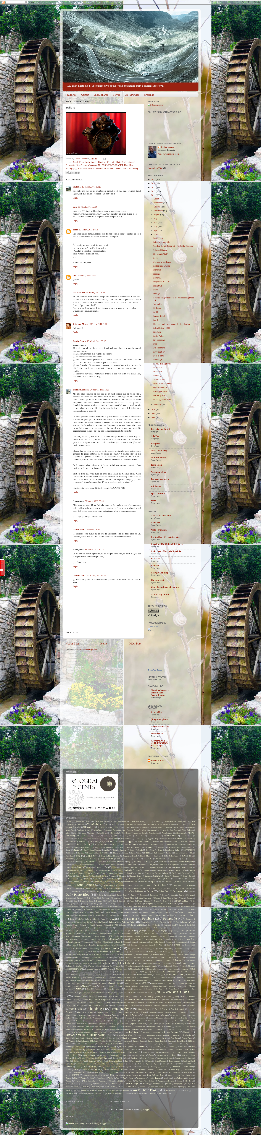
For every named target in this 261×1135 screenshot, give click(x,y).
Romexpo (176, 1035)
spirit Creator (188, 1052)
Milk (104, 977)
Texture (112, 1064)
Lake (155, 957)
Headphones (119, 936)
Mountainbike (114, 983)
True (165, 1069)
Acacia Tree (70, 830)
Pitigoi (127, 1012)
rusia (117, 1038)
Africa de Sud (154, 830)
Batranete (123, 850)
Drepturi (157, 901)
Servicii (116, 95)
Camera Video (132, 864)
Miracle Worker (115, 977)
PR (183, 1015)
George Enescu (172, 928)
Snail (186, 1049)
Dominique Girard (86, 901)
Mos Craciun (188, 980)
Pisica (113, 1012)
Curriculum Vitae (155, 168)
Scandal (90, 1044)
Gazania (150, 928)
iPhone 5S (69, 949)
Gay (128, 928)
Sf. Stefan (122, 1047)
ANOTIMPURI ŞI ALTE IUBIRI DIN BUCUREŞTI (159, 743)
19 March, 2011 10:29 (91, 187)
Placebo (135, 1012)
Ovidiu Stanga (81, 1002)
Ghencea (71, 931)
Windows (152, 1087)
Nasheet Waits (181, 986)
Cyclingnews (177, 891)
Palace (107, 1002)
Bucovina (110, 862)
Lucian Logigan (133, 966)
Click (87, 879)
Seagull (159, 1044)
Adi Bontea (156, 486)
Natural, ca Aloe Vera (161, 515)
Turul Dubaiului (136, 1072)
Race (157, 1024)
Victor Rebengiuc (89, 1081)
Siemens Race (182, 1047)
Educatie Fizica (187, 904)
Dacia (191, 891)
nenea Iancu (138, 989)
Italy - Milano (175, 949)
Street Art (185, 1055)
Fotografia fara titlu (161, 242)
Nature (109, 989)
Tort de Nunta (95, 1067)
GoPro (182, 931)
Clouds (113, 879)
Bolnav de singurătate (162, 364)
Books (103, 859)
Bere (178, 850)
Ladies (127, 957)
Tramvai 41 (165, 1067)
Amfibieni (107, 836)
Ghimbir (80, 931)
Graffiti (68, 933)
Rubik (82, 1038)
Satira (83, 1044)
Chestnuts (185, 873)
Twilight (156, 294)
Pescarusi (180, 1005)
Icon (182, 939)
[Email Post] (104, 159)
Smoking (163, 1049)
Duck (103, 904)
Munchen (172, 983)
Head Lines (71, 95)
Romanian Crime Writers (124, 1035)
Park (89, 1005)
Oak (83, 996)
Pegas (142, 1005)
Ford (96, 919)
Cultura (76, 891)
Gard (174, 925)
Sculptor (150, 1044)
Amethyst (96, 836)
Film (103, 915)
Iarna (154, 939)
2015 (153, 179)
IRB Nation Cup (93, 949)
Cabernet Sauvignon (185, 862)
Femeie (167, 912)
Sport (75, 1055)
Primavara (118, 1018)
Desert (173, 895)
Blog (78, 856)
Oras (125, 1000)
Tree (97, 1069)
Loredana (79, 966)
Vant (117, 1078)
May (156, 226)
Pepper (171, 1005)
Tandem (76, 1061)
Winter (68, 1090)
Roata (88, 1032)
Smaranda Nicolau (104, 1049)
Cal (73, 864)
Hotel (105, 939)
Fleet (143, 915)
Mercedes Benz (87, 975)
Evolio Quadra (167, 909)
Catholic (81, 873)
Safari (144, 1038)
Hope (155, 258)
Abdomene (144, 827)
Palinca (133, 1002)
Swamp (190, 1058)
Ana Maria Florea (153, 836)
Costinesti (120, 885)
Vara (124, 1078)
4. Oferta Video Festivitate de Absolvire (132, 824)
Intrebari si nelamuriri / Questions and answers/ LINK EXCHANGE (103, 945)
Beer (153, 850)
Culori (68, 891)
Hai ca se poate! (158, 580)
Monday (80, 980)
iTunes (185, 949)
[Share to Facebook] (75, 172)
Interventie (72, 945)
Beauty (132, 850)
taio (74, 275)
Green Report (105, 933)
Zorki (155, 312)
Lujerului (145, 966)
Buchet (101, 862)
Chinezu (86, 876)
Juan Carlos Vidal (83, 954)
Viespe (130, 1081)
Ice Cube (174, 939)
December (158, 199)
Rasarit (73, 1026)
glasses (141, 931)
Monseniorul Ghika (145, 980)
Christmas (122, 876)
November (158, 203)
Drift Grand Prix (182, 901)
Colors (182, 879)
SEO (70, 1047)
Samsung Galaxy (139, 1041)
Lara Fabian (87, 960)
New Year (159, 989)
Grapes (76, 933)
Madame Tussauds (93, 969)
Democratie (154, 895)
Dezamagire (70, 898)
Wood (100, 1090)
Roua (75, 1038)
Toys (127, 1067)
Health (129, 936)
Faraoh (128, 912)
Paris (83, 1005)
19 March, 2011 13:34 (87, 207)
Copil (160, 881)
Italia (159, 949)
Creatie (148, 885)
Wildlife (131, 1086)
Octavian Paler (113, 996)
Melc (67, 975)
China (77, 876)
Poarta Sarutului (171, 1012)
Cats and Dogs (92, 873)
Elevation (128, 906)
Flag (126, 915)
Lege (143, 960)
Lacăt (120, 957)
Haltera (190, 933)
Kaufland (163, 954)
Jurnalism (119, 954)
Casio (170, 870)
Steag (151, 1055)
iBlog (161, 939)
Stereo (166, 1055)
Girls (131, 930)
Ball (85, 850)
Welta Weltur (158, 336)
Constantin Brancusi (130, 881)
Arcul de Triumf (187, 841)
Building (137, 861)
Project (78, 1021)
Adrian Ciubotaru (119, 830)
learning (129, 960)
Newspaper (184, 989)
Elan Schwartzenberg (95, 906)
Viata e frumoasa (159, 530)
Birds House (158, 853)
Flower (192, 915)
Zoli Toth (152, 1093)
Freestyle (163, 922)
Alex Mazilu (114, 833)
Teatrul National (160, 1061)
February (158, 404)
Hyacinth (113, 939)
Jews (158, 952)
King (77, 957)
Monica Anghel (100, 980)
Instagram (142, 942)
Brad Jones (127, 859)
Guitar (154, 933)
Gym (175, 933)
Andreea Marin (126, 839)
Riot (67, 1032)
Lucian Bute (120, 966)
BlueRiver (157, 856)
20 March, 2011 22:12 (95, 530)
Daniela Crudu (122, 895)
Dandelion (110, 895)
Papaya (167, 1002)
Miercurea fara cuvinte (173, 974)
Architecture (164, 841)
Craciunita (139, 885)
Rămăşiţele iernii (160, 391)
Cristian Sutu (121, 888)
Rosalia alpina (188, 1035)
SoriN (153, 501)
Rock (124, 1032)
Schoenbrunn (116, 1044)
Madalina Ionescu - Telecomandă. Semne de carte (160, 692)
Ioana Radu (156, 465)
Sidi (164, 1047)
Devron (190, 895)
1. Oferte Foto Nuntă (100, 822)
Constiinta (143, 881)
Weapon (114, 1084)
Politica (190, 1012)
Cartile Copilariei (187, 867)
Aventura (161, 847)
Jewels (150, 952)
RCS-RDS (161, 1026)
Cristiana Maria (80, 324)
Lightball (157, 270)
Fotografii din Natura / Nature (122, 922)
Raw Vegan (112, 1026)
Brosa (183, 859)
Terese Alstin (101, 1064)
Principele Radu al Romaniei (135, 1018)
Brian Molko (148, 859)
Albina (68, 833)
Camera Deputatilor (117, 864)
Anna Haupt (191, 839)
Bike (106, 853)
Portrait (116, 1015)
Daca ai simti (158, 356)
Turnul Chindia (78, 1072)
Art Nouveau (105, 844)
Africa (144, 830)
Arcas (155, 841)
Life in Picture (104, 963)
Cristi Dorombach (93, 888)
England (102, 909)
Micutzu (158, 975)
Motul (79, 983)
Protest (133, 1021)
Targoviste (92, 1061)
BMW (184, 856)
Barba (115, 850)
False (121, 912)
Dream (139, 901)
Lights (140, 963)
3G (107, 824)
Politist (68, 1015)
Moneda (89, 980)
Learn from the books (162, 383)
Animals (178, 838)
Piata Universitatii (177, 1009)
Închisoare (87, 942)
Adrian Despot (133, 830)
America (87, 836)
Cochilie (149, 879)
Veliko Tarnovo (155, 1078)
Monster (158, 980)
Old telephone (159, 348)
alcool (84, 833)
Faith (115, 912)
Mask (153, 972)
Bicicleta (81, 853)
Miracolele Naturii (130, 977)
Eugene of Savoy (121, 909)
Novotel (150, 993)
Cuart (175, 888)
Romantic (166, 1035)
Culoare (190, 888)
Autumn (149, 847)
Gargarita (69, 928)
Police (182, 1012)
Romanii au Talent (153, 1035)
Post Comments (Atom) (87, 650)
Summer (107, 1058)
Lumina (154, 966)
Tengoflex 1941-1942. (162, 282)
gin (112, 931)
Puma (85, 1024)
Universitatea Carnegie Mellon (133, 1075)
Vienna (120, 1081)
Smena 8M (157, 304)
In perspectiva (159, 340)
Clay (80, 879)
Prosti (106, 1021)
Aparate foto (107, 841)
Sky (83, 1049)
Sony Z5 (110, 1052)
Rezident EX (170, 1029)
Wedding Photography (174, 1084)
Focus (72, 919)
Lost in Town (158, 238)
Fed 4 (155, 320)
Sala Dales (175, 1038)
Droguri (71, 904)
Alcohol (76, 833)
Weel (187, 1084)
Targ (84, 1061)
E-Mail (138, 904)
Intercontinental (181, 942)
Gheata (193, 928)
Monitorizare (130, 980)
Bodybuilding (70, 859)
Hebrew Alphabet (141, 936)
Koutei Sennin (97, 957)
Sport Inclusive (158, 493)
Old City (150, 997)
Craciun (129, 885)
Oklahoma (125, 996)
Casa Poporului (92, 870)
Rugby (89, 1038)
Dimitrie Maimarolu (144, 898)
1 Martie (68, 822)
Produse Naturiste (181, 1018)
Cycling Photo (163, 891)
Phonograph (191, 1005)
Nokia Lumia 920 (120, 993)
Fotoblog (131, 162)
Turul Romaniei (174, 1072)
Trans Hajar (188, 1067)
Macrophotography (74, 969)
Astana (68, 847)
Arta (114, 844)
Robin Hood (114, 1032)
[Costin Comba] (157, 667)
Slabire (92, 1049)
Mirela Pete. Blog (159, 450)
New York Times (171, 989)
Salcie (104, 1041)
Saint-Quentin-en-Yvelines (159, 1038)
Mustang (111, 986)
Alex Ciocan (102, 833)
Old (140, 996)
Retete (150, 1029)
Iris (129, 949)
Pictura (190, 1009)
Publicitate (69, 1024)
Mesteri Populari (128, 975)
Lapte (78, 960)
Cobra (141, 879)
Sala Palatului (70, 1041)
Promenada (88, 1021)
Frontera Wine (187, 922)
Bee (147, 850)
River (74, 1032)
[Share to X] (72, 172)
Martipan (136, 972)
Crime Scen (177, 885)
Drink (193, 901)
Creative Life (104, 162)
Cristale (68, 888)
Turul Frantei (149, 1072)
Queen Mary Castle (138, 1024)
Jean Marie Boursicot (137, 952)
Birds (146, 853)
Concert (108, 882)
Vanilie (110, 1078)
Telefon (71, 1064)
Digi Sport (105, 898)
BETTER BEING (189, 850)
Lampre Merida (173, 957)
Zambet (80, 1093)
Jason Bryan (115, 952)
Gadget (123, 925)
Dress (164, 901)
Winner (190, 1087)
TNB (179, 1064)
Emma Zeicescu (165, 906)
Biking (125, 853)
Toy (120, 1067)
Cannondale (70, 867)
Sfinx (131, 1047)
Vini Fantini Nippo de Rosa (144, 1081)
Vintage (160, 1081)
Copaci (152, 882)
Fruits (68, 925)
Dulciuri (111, 904)
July (156, 219)
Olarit (134, 996)
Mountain (87, 983)
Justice (137, 954)
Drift (171, 901)
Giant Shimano (91, 931)
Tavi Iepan (135, 1061)
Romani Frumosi (171, 1032)
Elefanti (109, 906)
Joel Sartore (175, 952)
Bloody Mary (78, 162)
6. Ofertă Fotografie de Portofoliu (110, 827)
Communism (86, 882)
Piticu (120, 1012)
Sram (101, 1055)
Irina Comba (81, 165)
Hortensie (91, 939)
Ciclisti (167, 876)
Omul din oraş (159, 380)
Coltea (68, 881)
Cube (182, 888)
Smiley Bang (152, 1049)
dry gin (86, 904)
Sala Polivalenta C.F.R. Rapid (88, 1041)
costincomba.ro (108, 885)
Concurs (117, 882)
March (157, 234)
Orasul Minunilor (136, 1000)
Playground (153, 1012)
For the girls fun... (161, 395)
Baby (193, 847)
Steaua (158, 1055)
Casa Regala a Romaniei (108, 870)
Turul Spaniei (188, 1072)
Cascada (162, 870)
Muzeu (127, 986)
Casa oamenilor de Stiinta (74, 870)
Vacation (84, 1078)
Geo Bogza (160, 928)
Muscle (68, 986)
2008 (153, 417)
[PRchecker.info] (155, 105)
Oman (169, 997)
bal (69, 850)
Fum (91, 925)
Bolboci (81, 859)
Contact (85, 95)
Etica (110, 909)
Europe (134, 909)
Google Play (172, 931)
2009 (153, 413)
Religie (142, 1029)
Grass (84, 933)
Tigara (148, 1064)
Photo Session (75, 1009)
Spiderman (165, 1052)
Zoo (159, 1093)
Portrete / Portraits (131, 1015)
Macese (175, 966)
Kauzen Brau (182, 954)
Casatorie (146, 870)
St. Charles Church (112, 1055)
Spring (84, 1055)
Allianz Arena (180, 833)
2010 (153, 409)
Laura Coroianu (100, 960)
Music (94, 986)
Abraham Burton (157, 827)
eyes (90, 912)
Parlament (98, 1005)
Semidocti (176, 1044)
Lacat (113, 957)
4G (178, 824)
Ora (119, 1000)
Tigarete (157, 1064)
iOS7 (169, 945)
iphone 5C (189, 945)
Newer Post (72, 643)
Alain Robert (174, 830)
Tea (143, 1061)
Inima (134, 942)
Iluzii (70, 942)
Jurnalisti (129, 954)
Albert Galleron (187, 830)
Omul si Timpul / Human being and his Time (98, 1000)
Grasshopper (93, 933)
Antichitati (82, 841)
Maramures (161, 969)
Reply (75, 198)
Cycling (150, 891)
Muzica (171, 986)
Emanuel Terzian (141, 906)
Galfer (131, 925)
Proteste (142, 1021)
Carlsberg (123, 867)
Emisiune (153, 906)
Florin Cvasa (181, 915)
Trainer (144, 1067)
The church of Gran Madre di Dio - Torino (171, 324)
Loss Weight (90, 966)
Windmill (143, 1087)
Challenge (149, 95)
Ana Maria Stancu (170, 836)
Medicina (171, 972)
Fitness (119, 915)
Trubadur (150, 1069)
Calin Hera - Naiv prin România (166, 551)
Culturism (85, 891)
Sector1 (167, 1044)
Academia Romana (83, 830)
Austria (129, 847)
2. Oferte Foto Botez (136, 822)
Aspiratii (190, 844)
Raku (191, 1024)
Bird (139, 853)
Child (193, 873)
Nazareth (118, 989)
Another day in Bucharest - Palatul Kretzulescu (173, 246)
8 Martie (134, 827)
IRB (83, 949)
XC (180, 1090)
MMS (173, 977)
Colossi (190, 879)
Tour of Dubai (110, 1067)
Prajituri (68, 1018)
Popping (90, 1015)
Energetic (189, 906)
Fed (160, 912)
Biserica (168, 853)
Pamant (141, 1002)
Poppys (98, 1015)
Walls (83, 1084)
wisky (76, 1090)
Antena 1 (71, 841)
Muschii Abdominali (186, 983)
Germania (184, 928)
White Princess (110, 1087)
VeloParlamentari (180, 1078)
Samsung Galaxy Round (156, 1041)
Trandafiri (176, 1067)
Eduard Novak (162, 904)
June (156, 223)
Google (162, 931)
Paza (126, 1005)
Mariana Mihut (92, 972)
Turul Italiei (161, 1072)
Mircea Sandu (145, 977)
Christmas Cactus (135, 876)
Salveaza (117, 1041)
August (157, 215)
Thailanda (121, 1064)
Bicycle (98, 853)
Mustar (120, 986)
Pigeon (99, 1012)
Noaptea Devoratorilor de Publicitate (89, 993)
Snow (193, 1049)
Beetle (160, 850)
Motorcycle (70, 983)
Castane (177, 870)
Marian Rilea (78, 972)
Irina (155, 344)
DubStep (95, 904)
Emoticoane (179, 906)
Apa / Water (93, 841)
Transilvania (87, 1069)
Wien (121, 1086)
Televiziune (81, 1064)
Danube (133, 895)
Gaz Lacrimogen (138, 928)
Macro (190, 966)
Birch (133, 853)
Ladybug (157, 376)
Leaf (122, 960)
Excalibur (179, 909)
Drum (79, 904)
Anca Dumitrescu (186, 836)
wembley (76, 1087)
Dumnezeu (120, 904)
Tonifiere (69, 1067)
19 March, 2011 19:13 (86, 275)
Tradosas (135, 1067)
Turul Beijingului (100, 1072)
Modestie (190, 977)
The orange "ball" (160, 254)
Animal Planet (167, 839)
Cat (184, 870)
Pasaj (106, 1005)
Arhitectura (69, 844)
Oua (171, 1000)
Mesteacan (107, 975)
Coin (175, 879)
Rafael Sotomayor (179, 1024)
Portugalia (147, 1015)
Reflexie (71, 1029)
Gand (149, 925)
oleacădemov (157, 734)
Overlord (179, 1000)
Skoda (77, 1049)
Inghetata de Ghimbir (121, 942)
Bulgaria (149, 861)
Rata (96, 1026)
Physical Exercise (144, 1009)
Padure (91, 1002)
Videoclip (101, 1081)
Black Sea (69, 856)
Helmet (162, 936)
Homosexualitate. (72, 939)
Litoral (184, 963)
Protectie (124, 1021)
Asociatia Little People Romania (172, 844)
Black (176, 853)
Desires (181, 895)
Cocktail (158, 879)
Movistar (135, 983)
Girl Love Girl (121, 931)
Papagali (159, 1002)
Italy (165, 949)
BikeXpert (116, 853)
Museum (85, 986)
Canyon (98, 867)
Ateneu (95, 847)
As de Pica (154, 844)
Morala (178, 980)
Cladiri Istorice (71, 879)
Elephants (118, 906)
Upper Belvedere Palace (156, 1075)
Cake (67, 864)
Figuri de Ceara (93, 915)
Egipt (83, 906)
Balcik (76, 850)
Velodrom (167, 1078)
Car (106, 867)
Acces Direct (97, 830)
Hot (99, 939)
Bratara (137, 859)
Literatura (175, 963)
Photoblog (128, 165)
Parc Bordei (177, 1002)
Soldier (87, 1052)
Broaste (175, 859)
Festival (68, 915)
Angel (157, 839)
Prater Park (78, 1018)
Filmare (111, 915)
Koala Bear (85, 957)
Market (116, 972)
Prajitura (190, 1015)
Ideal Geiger (191, 939)
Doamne (190, 898)
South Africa (120, 1052)
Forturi (112, 919)
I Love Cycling (136, 939)
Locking (192, 963)
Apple (130, 841)
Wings (182, 1087)
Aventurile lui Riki (173, 847)
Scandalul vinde (102, 1044)
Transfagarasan (72, 1069)
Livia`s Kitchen (158, 760)
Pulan (78, 1024)
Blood (134, 856)
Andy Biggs (147, 839)
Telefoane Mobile (189, 1061)
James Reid (92, 952)
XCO (193, 1090)
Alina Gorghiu (167, 833)
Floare (150, 915)
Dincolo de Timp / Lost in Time (165, 898)
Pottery (156, 1015)
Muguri (163, 983)
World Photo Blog (130, 168)
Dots (114, 901)
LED (137, 960)
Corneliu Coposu (181, 881)
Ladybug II (158, 360)
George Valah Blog (159, 573)
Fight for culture (160, 388)
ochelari (102, 996)
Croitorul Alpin (156, 888)
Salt (110, 1041)
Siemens (171, 1047)
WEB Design (132, 1084)
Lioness (166, 963)
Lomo (155, 290)
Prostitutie (114, 1021)
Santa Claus (181, 1041)
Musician (102, 986)
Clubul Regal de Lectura (127, 879)
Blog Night (105, 856)
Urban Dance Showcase (184, 1075)
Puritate (103, 1024)
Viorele (179, 1081)
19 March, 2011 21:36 (98, 324)
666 (126, 827)
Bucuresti (120, 862)
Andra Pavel (113, 839)
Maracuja (150, 969)
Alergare (92, 833)
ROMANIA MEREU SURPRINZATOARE (96, 168)
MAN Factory (108, 969)
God (154, 931)
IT (153, 949)
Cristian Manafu (108, 888)
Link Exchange (101, 95)
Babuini (186, 847)
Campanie (152, 864)
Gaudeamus (119, 928)
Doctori (68, 901)
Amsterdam (140, 836)
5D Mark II (88, 827)
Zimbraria (135, 1093)
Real (169, 1026)
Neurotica (149, 989)
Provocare (160, 1021)
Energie (68, 909)
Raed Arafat (166, 1024)
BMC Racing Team (171, 856)
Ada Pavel (155, 436)
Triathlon (113, 1069)
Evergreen (155, 443)
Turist (68, 1072)
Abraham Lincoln (172, 827)
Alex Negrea (126, 833)
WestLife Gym (97, 1087)
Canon (79, 867)
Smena (128, 1049)
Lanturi (70, 960)
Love (99, 966)
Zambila (89, 1093)
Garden (181, 925)
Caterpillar (71, 873)
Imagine (78, 942)
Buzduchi (171, 862)
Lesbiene (158, 960)
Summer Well (117, 1058)
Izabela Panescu (78, 952)
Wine (175, 1087)
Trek (105, 1069)
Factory (107, 912)
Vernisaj (68, 1081)
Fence (175, 912)
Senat (185, 1044)
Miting (155, 977)
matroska (162, 972)
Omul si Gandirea (72, 1000)
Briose (158, 859)
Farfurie (145, 912)
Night (193, 989)
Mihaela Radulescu (72, 977)
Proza (169, 1021)
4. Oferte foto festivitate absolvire (162, 824)
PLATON (155, 558)
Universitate (114, 1075)
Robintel (155, 566)
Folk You (80, 919)
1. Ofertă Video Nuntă (82, 822)
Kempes (192, 954)
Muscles (76, 986)
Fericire (182, 912)
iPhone (177, 945)
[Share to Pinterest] (78, 172)
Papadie (150, 1002)
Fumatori (99, 925)
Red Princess (191, 1026)
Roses (68, 1038)
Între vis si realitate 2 (160, 429)
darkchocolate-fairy (160, 726)
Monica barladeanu (116, 980)
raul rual (77, 187)
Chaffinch (175, 873)
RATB (103, 1026)
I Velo (147, 939)
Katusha (154, 954)
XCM (186, 1090)
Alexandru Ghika (140, 833)
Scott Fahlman (140, 1044)
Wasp (90, 1084)
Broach (166, 859)
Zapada (106, 1093)
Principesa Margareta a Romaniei (160, 1018)
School (129, 1044)
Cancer (182, 864)
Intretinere (134, 945)
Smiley (142, 1049)
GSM (136, 933)
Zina (75, 207)
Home (103, 643)
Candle (190, 864)
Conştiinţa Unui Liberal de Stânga (167, 544)
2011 (153, 195)
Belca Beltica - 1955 (161, 328)
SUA (99, 1058)
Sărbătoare (191, 1041)
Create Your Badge (155, 670)
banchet (107, 850)
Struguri (91, 1058)
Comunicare (98, 881)
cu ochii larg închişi (160, 594)
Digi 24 (96, 898)
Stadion (125, 1055)
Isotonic (147, 949)
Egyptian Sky (159, 352)
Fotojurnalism (145, 922)
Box (118, 859)
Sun (126, 1058)
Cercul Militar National (153, 873)
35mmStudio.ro (94, 824)
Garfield (190, 925)
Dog (75, 901)
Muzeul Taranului (159, 986)
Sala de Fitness (187, 1038)
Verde (191, 1078)
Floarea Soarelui (161, 915)
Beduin (140, 850)
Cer (140, 873)
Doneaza (99, 901)
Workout (126, 1090)
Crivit (146, 888)
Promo (98, 1021)
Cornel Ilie (168, 881)
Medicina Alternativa (185, 972)
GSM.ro (146, 933)
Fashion (153, 912)
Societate (78, 1052)
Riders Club (189, 1029)
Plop (161, 1012)
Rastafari (89, 1026)
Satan (76, 1044)
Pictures (69, 1012)
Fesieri (190, 912)
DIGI (88, 898)
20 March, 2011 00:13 (96, 341)
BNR (191, 856)
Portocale (107, 1015)
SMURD (179, 1049)
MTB (144, 983)
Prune (177, 1021)
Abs (182, 827)
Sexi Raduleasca (103, 1047)
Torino (78, 1067)
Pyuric (111, 1024)
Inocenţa (156, 274)
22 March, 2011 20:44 (94, 550)
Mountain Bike (99, 983)
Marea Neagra (173, 969)
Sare (69, 1044)
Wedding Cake (158, 1084)
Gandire (157, 925)
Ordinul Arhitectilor (153, 1000)
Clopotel (95, 879)
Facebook (98, 912)
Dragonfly (122, 901)
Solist (95, 1052)
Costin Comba (81, 159)
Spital (67, 1055)
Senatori (192, 1044)
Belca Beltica (169, 850)
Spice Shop (147, 1052)
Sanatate (171, 1041)
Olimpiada (160, 997)
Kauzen (172, 954)
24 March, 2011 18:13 (96, 575)
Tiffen (140, 1064)
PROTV (151, 1021)
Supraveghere (180, 1058)
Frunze (83, 925)
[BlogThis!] (69, 172)
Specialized (133, 1052)
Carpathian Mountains (157, 867)
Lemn (150, 960)
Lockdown (157, 368)
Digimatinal (116, 898)
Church (147, 876)
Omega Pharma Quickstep (184, 996)
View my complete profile (169, 154)
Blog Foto (91, 855)
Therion (131, 1064)
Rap (67, 1026)
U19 (67, 1075)
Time (165, 1064)
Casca (154, 870)
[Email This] (67, 172)
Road (81, 1032)
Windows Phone (164, 1087)
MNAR (180, 977)
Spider (156, 1052)
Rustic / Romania (129, 1038)
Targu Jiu (102, 1061)
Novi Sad (140, 993)
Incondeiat (97, 942)
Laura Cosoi (113, 960)
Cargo (115, 867)
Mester (116, 975)
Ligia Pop (148, 963)
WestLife (86, 1087)
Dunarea (130, 904)
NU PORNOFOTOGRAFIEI (110, 165)
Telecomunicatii (174, 1061)
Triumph (141, 1069)
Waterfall (105, 1084)
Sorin (75, 230)
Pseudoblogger (187, 1021)
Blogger (116, 856)
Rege (79, 1029)
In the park (157, 372)
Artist (135, 844)
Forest (103, 919)
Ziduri (127, 1093)
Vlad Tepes (189, 1081)
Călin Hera (156, 522)
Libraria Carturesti (72, 963)
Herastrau (171, 936)
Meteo (149, 975)
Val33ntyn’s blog (158, 472)
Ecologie (148, 904)
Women (92, 1090)
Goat (148, 931)
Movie (127, 983)
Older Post (135, 643)
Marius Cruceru (158, 458)
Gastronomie (101, 928)
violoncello (170, 1081)
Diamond (80, 898)
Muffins (154, 983)
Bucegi (79, 862)
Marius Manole (106, 972)
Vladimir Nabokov (72, 1084)
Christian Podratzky (109, 876)
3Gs (112, 824)
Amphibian (128, 836)
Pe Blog (134, 1005)
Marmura (126, 972)
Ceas (121, 873)
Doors (107, 901)
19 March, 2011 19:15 (95, 292)
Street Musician (80, 1058)
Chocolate (95, 876)
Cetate (166, 873)
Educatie (173, 904)
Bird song (157, 308)
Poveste (165, 1015)
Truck (158, 1069)
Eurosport (146, 909)
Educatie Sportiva (72, 906)
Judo (111, 954)
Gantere (166, 925)
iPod (77, 949)
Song (102, 1052)
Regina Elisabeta (131, 1029)
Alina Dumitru (154, 833)
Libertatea (189, 960)
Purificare (93, 1024)
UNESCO (75, 1075)
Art (96, 844)
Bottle (111, 859)
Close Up (104, 879)
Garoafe (91, 928)
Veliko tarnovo (141, 1078)
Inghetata (107, 942)
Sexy (114, 1047)
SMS (171, 1049)
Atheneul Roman (160, 250)
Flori (172, 915)
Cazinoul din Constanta (109, 873)
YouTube (71, 1093)
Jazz (125, 952)
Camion (143, 864)
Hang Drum (87, 936)
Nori (132, 993)
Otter (165, 1000)
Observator (92, 997)
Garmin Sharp (80, 928)
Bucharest (89, 861)
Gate (110, 928)
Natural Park (99, 989)
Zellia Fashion (117, 1093)
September (158, 211)
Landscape (191, 957)
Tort (85, 1067)
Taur (126, 1061)
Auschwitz (120, 847)
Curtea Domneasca (114, 891)
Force (89, 919)
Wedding (146, 1084)
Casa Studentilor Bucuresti (130, 870)
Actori (107, 830)
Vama (92, 1078)
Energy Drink (90, 909)
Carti (176, 867)
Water (97, 1084)
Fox (155, 922)
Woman (83, 1090)
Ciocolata (176, 876)
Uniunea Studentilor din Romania (95, 1075)
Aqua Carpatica (143, 841)
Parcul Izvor (188, 1002)
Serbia (77, 1047)
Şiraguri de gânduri (160, 719)
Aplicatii (121, 841)
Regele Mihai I (101, 1029)
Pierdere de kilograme (86, 1012)
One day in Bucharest (162, 262)
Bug (128, 862)
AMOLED (117, 836)
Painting (99, 1002)
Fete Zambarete (79, 915)
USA (75, 1078)
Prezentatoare (97, 1018)
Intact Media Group (156, 942)
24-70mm (156, 822)
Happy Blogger (100, 936)
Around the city (83, 844)
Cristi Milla (156, 712)
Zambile (98, 1093)
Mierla (190, 975)
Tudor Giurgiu (175, 1069)
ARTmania (144, 844)
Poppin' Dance (78, 1015)
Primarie (108, 1018)
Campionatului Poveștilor (168, 864)
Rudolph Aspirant (81, 390)
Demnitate (143, 895)
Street (174, 1055)
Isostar (136, 948)
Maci (183, 966)
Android (137, 839)
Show (158, 1047)
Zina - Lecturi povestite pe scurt (165, 587)
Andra (103, 839)
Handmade (76, 936)
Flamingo (135, 915)
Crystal (168, 888)
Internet (192, 942)
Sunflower (134, 1058)
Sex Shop (91, 1047)
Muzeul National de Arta (141, 986)
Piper (106, 1012)
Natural (89, 989)
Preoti (87, 1018)
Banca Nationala (95, 850)
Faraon (136, 912)
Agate (165, 830)
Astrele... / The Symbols (81, 847)
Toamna (187, 1064)
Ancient (68, 839)
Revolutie (158, 1029)
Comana (76, 881)
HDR (110, 936)
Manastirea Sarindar (137, 969)
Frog (177, 922)
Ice (167, 939)
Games (140, 925)
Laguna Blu (146, 957)
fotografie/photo (100, 922)
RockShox (133, 1032)
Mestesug (140, 975)
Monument (92, 165)
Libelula (167, 960)
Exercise (190, 909)
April (156, 231)
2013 (153, 187)
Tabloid (68, 1061)
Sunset (119, 168)
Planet (143, 1012)
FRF (170, 922)
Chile (70, 876)
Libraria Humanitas (88, 963)
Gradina (190, 931)
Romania (157, 278)
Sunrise (143, 1058)
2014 (153, 183)
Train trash (157, 286)
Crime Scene (188, 885)
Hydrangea (124, 939)
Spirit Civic (176, 1052)
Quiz (150, 1024)
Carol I (142, 867)
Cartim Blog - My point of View (165, 537)
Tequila (91, 1064)
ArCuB (174, 841)
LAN (183, 957)
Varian (131, 1078)
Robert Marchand (100, 1032)
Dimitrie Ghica (129, 898)
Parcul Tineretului (72, 1005)
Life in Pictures (132, 95)
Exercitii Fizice (71, 912)
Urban (170, 1075)
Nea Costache (79, 292)
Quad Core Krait (122, 1024)
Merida (98, 975)
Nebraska (127, 989)
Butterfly (161, 862)
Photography (71, 168)
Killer (70, 957)
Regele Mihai (88, 1029)
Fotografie (70, 165)
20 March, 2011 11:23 (99, 390)
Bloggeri (125, 856)
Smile (135, 1049)
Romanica (140, 1035)
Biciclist (90, 853)
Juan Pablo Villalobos (99, 954)
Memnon (75, 975)
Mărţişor (145, 972)
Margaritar (184, 969)
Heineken (153, 936)
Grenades (116, 933)
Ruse (111, 1038)
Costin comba (79, 530)
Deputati (165, 895)
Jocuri (165, 952)
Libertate (177, 960)
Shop (150, 1047)
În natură (157, 332)
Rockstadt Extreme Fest (151, 1032)
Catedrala (192, 870)
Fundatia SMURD (111, 925)
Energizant (78, 909)
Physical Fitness (161, 1009)
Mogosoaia (70, 980)
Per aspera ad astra (160, 479)
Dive (182, 898)
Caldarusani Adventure (85, 864)
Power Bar (175, 1015)
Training (154, 1067)
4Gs (184, 824)
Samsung (127, 1041)
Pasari (113, 1005)
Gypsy (182, 933)
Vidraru (111, 1081)
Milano (97, 977)
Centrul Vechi (131, 873)
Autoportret (139, 847)
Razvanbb (151, 1026)
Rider (179, 1029)
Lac (107, 957)
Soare (70, 1052)
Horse (83, 939)
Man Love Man (121, 969)
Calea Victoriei (102, 864)
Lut (162, 966)
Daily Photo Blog (118, 162)
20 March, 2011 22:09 (94, 501)
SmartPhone (118, 1049)
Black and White (187, 853)
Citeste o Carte (187, 876)
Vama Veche (101, 1078)
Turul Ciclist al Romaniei (118, 1072)
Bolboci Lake (93, 859)
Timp (172, 1064)
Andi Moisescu (79, 839)
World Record (170, 1090)
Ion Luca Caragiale (148, 945)
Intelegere (169, 942)
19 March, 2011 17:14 (88, 230)
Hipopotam (182, 936)
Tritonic (131, 1069)
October (157, 207)
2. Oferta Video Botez (118, 822)
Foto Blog (132, 919)
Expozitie (82, 912)
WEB (122, 1084)
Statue (143, 1055)
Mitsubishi (164, 977)
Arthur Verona (124, 844)
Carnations (133, 867)
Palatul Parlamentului (120, 1002)
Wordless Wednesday (112, 1090)
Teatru (149, 1061)
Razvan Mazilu (140, 1026)
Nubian (76, 996)
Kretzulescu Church (161, 266)
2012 (153, 191)
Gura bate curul (165, 933)
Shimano (140, 1046)
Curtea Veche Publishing (134, 891)
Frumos (75, 925)
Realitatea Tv (179, 1026)
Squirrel (93, 1055)
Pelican (149, 1005)
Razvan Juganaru (125, 1026)
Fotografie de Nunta (83, 922)
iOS (160, 945)
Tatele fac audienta (115, 1061)
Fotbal (122, 919)
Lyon (168, 966)
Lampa (162, 957)
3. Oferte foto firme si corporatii (174, 822)
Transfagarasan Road (162, 399)
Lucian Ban (108, 966)
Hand (67, 936)
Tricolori (123, 1069)
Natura (79, 989)
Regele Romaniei (116, 1029)
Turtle (89, 1072)
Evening (156, 909)
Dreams (147, 901)
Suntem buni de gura (164, 1058)
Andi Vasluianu (93, 839)
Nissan (70, 993)
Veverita (77, 1081)
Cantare (90, 867)
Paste (120, 1005)
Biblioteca (71, 853)
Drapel (131, 901)
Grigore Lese (126, 933)
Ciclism (156, 876)
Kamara (145, 954)
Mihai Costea (87, 977)
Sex (83, 1047)
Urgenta (68, 1078)
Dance (101, 895)
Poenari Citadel (159, 316)
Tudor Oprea (188, 1070)
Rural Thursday (100, 1038)
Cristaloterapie (79, 888)
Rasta (81, 1026)
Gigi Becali (104, 931)
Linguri (157, 963)
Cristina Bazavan (135, 888)
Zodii (144, 1093)
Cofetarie (167, 879)
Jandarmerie (103, 952)
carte (169, 867)
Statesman (134, 1055)
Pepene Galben (160, 1005)
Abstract (190, 827)
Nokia (108, 993)
